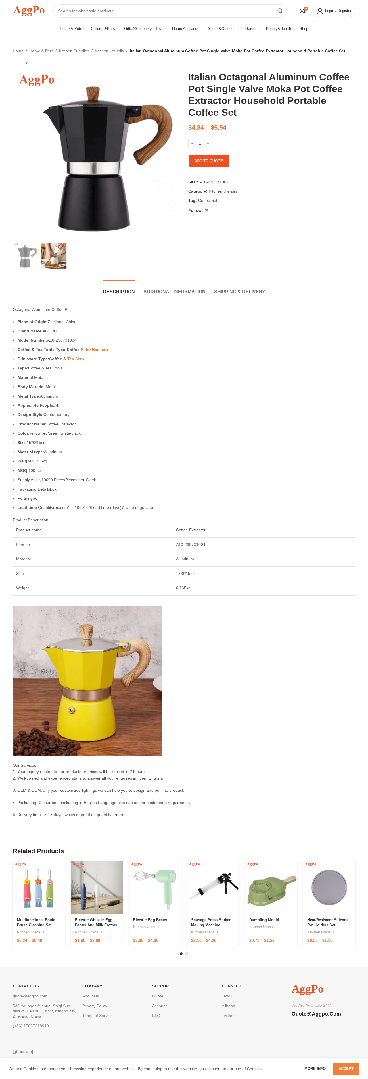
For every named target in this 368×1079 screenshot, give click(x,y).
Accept (346, 1068)
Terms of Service (97, 1015)
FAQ (156, 1015)
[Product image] (39, 887)
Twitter (228, 1015)
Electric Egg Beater (150, 920)
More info (315, 1068)
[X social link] (206, 210)
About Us (90, 996)
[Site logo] (29, 10)
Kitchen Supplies (74, 51)
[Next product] (27, 62)
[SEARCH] (280, 11)
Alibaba (228, 1006)
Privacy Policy (94, 1006)
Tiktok (227, 996)
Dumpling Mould (264, 920)
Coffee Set (207, 200)
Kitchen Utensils (109, 51)
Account (159, 1006)
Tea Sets (75, 359)
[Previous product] (15, 62)
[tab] (119, 289)
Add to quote (208, 161)
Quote (157, 996)
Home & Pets (41, 51)
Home (18, 51)
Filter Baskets (94, 349)
